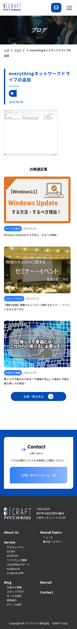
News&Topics (51, 532)
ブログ (18, 50)
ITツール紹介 (14, 604)
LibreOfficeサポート (18, 564)
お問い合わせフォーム (35, 475)
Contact (46, 592)
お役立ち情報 (14, 587)
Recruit (46, 582)
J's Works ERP (15, 573)
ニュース (48, 537)
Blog (7, 582)
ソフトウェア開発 (17, 560)
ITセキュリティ (15, 547)
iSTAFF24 (12, 556)
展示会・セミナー (53, 541)
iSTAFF (11, 551)
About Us (11, 532)
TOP (7, 50)
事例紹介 (12, 600)
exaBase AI (13, 569)
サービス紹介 (14, 596)
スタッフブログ (15, 591)
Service (9, 542)
